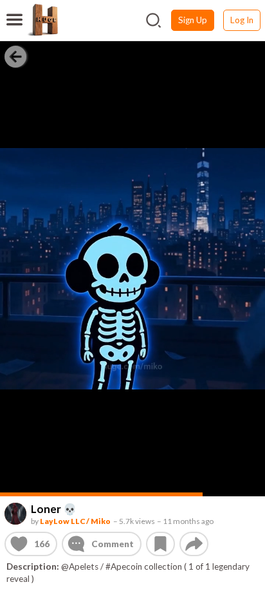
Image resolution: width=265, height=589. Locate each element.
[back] (15, 56)
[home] (42, 20)
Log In (241, 20)
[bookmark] (160, 543)
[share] (193, 543)
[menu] (14, 11)
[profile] (16, 513)
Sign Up (192, 20)
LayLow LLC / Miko (75, 521)
